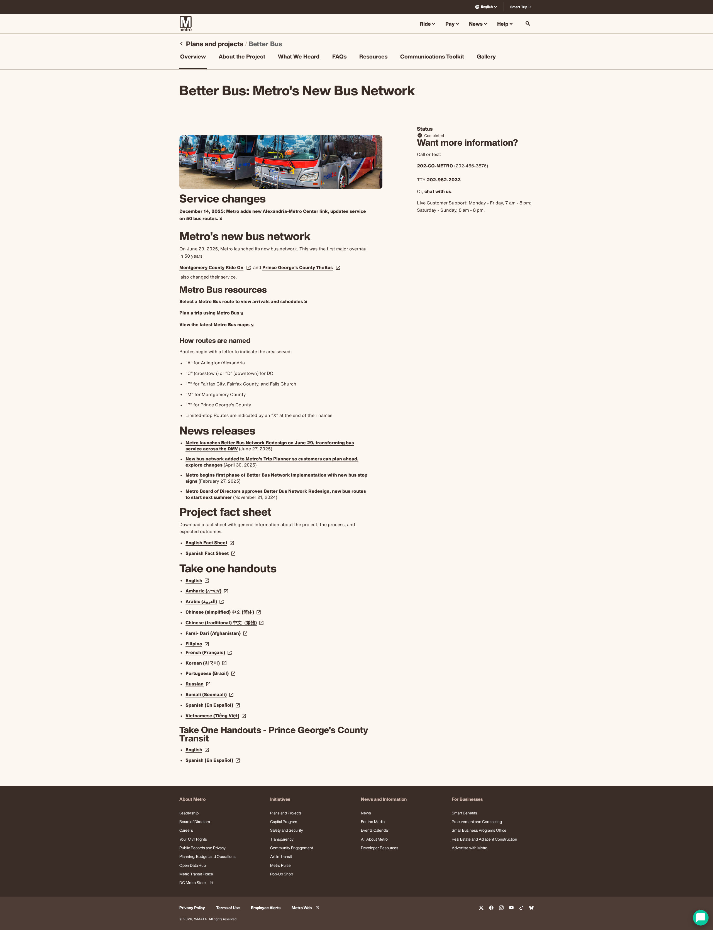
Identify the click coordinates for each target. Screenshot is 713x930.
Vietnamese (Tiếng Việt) (216, 715)
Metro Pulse (280, 865)
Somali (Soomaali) (210, 694)
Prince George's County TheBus (297, 267)
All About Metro (374, 839)
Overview (193, 57)
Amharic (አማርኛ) (207, 590)
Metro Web (306, 907)
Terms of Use (228, 907)
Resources (373, 57)
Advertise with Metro (469, 848)
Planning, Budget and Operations (207, 856)
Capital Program (283, 821)
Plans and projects (214, 44)
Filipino (197, 643)
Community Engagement (291, 848)
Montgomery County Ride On (211, 267)
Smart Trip (522, 7)
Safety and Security (286, 830)
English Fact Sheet (210, 542)
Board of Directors (194, 821)
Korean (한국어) (206, 663)
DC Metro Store (195, 882)
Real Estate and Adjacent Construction (484, 839)
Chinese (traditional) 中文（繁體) (225, 622)
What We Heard (298, 57)
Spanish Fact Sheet (211, 553)
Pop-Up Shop (281, 874)
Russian (198, 683)
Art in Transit (281, 856)
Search (528, 23)
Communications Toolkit (432, 57)
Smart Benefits (464, 813)
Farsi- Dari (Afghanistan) (217, 633)
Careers (186, 830)
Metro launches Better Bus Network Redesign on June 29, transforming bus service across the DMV (269, 445)
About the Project (242, 57)
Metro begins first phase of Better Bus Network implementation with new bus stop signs (276, 478)
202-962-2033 (444, 179)
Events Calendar (375, 830)
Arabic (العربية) (205, 601)
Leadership (189, 813)
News (366, 813)
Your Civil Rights (193, 839)
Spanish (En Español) (213, 705)
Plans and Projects (286, 813)
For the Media (373, 821)
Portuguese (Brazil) (211, 673)
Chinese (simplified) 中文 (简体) (223, 612)
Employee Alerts (265, 907)
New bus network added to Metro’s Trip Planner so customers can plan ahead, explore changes (271, 461)
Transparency (282, 839)
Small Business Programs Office (479, 830)
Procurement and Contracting (477, 821)
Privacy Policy (192, 907)
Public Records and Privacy (202, 848)
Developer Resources (379, 848)
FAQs (339, 57)
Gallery (486, 57)
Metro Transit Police (196, 874)
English (487, 6)
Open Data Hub (192, 865)
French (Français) (209, 652)
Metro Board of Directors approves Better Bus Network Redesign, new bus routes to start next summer (275, 494)
